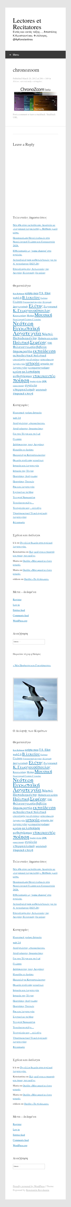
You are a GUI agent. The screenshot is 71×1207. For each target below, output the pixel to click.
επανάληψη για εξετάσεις (26, 359)
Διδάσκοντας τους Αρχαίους (28, 444)
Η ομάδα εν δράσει (23, 449)
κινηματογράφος (39, 367)
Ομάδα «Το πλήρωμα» (36, 579)
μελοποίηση (31, 371)
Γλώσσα (18, 302)
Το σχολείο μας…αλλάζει (27, 508)
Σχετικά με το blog (23, 492)
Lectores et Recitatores (27, 23)
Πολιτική (21, 342)
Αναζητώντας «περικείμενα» (29, 423)
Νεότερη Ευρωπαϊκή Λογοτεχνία (27, 328)
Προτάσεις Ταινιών (23, 481)
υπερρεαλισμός (24, 389)
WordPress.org (20, 620)
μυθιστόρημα (22, 376)
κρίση (17, 371)
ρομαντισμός (18, 385)
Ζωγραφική (50, 306)
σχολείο (31, 385)
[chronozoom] (35, 111)
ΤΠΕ (49, 342)
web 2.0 (17, 417)
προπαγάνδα (35, 381)
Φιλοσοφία (19, 522)
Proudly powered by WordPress (29, 1186)
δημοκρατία (22, 351)
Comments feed (21, 615)
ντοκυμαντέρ (44, 375)
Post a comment (20, 114)
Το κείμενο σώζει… (23, 502)
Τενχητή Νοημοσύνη (24, 497)
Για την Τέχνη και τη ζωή (26, 433)
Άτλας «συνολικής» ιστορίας (27, 81)
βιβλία (41, 346)
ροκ (44, 381)
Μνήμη (30, 315)
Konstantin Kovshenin (37, 1190)
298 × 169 (44, 78)
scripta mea (31, 293)
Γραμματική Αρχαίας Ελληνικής (37, 302)
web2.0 (17, 298)
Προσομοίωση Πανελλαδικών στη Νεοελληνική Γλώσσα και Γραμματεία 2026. (34, 241)
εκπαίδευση (44, 351)
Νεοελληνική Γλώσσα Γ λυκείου (27, 319)
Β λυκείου (31, 297)
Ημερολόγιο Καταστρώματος (29, 455)
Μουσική (43, 314)
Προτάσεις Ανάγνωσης (25, 476)
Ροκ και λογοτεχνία (23, 486)
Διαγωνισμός (20, 306)
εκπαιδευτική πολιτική (29, 355)
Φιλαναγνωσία (24, 346)
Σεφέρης (38, 342)
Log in (16, 604)
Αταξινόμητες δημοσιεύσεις (28, 428)
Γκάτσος (44, 298)
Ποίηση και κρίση (48, 338)
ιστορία (33, 363)
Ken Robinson (18, 293)
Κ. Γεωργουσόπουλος (32, 310)
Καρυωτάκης (19, 315)
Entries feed (19, 610)
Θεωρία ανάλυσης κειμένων (28, 460)
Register (17, 599)
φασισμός (41, 389)
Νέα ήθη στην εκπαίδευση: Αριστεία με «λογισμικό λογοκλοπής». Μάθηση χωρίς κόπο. (35, 228)
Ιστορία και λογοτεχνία (26, 465)
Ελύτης (36, 306)
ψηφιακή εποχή (23, 393)
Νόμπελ (47, 334)
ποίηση (21, 380)
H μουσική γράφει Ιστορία (27, 412)
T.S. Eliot (44, 293)
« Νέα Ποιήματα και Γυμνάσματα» (32, 665)
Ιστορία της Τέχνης (23, 470)
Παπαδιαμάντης (25, 338)
